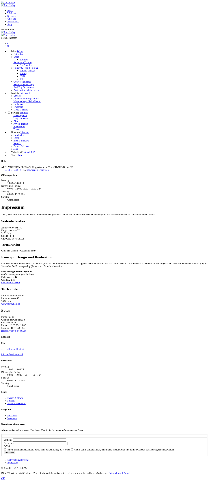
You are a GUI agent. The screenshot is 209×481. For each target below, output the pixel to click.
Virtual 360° (13, 21)
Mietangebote (20, 115)
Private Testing (20, 123)
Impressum (12, 462)
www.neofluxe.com (10, 282)
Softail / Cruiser (27, 70)
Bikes (10, 10)
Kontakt (17, 143)
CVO (22, 76)
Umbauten (18, 104)
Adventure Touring (22, 62)
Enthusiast (18, 54)
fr (8, 45)
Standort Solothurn (16, 403)
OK (3, 478)
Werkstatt (11, 13)
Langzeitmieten (20, 118)
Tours (16, 129)
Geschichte (18, 135)
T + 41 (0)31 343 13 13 (12, 170)
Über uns (11, 18)
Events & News (21, 140)
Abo (15, 121)
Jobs (15, 149)
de (8, 43)
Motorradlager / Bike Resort (27, 101)
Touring (23, 73)
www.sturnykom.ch (10, 304)
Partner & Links (21, 146)
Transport (18, 107)
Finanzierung (19, 126)
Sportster (24, 59)
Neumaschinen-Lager (23, 84)
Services (11, 16)
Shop (9, 24)
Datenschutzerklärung (17, 460)
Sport (16, 57)
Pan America (26, 65)
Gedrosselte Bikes (22, 81)
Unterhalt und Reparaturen (26, 98)
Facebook (12, 415)
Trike (22, 79)
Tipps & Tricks (20, 109)
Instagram (12, 418)
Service (17, 96)
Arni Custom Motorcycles (26, 90)
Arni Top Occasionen (23, 87)
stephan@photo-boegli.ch (13, 330)
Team (16, 138)
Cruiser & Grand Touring (25, 68)
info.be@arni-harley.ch (37, 170)
